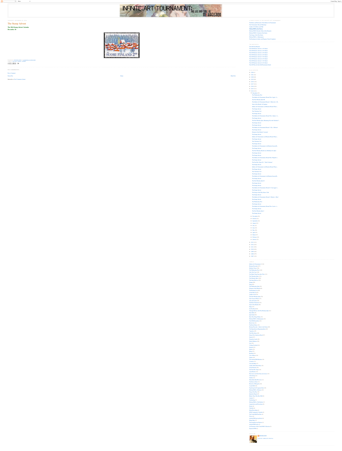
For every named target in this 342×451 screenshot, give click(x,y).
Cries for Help (252, 363)
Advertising (252, 375)
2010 (252, 249)
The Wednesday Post (257, 95)
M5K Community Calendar (255, 412)
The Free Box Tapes (254, 369)
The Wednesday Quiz (254, 286)
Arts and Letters (253, 300)
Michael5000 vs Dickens (255, 390)
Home (121, 76)
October (254, 218)
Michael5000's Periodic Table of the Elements (260, 31)
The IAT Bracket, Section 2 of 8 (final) (258, 50)
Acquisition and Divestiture (256, 404)
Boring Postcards (253, 266)
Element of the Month (254, 288)
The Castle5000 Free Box (255, 414)
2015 (252, 88)
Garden (251, 377)
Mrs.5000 (251, 313)
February (254, 237)
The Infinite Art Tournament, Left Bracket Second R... (265, 146)
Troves (250, 416)
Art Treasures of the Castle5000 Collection (259, 426)
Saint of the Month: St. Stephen (259, 104)
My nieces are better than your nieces (258, 373)
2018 (252, 81)
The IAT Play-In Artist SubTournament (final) (260, 65)
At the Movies (252, 292)
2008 (252, 254)
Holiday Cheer (17, 61)
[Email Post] (17, 63)
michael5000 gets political (255, 418)
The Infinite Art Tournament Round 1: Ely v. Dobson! (265, 127)
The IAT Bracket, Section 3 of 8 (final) (258, 52)
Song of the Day (253, 392)
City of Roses (252, 355)
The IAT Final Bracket (254, 46)
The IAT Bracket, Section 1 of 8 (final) (258, 48)
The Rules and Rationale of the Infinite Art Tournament (262, 22)
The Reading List (253, 290)
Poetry (250, 406)
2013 (252, 242)
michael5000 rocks (253, 424)
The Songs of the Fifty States (256, 35)
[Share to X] (12, 63)
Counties (251, 361)
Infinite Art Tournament (255, 264)
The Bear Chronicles (254, 302)
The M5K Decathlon (254, 321)
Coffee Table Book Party (255, 365)
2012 (252, 244)
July (253, 225)
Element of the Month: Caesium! (260, 132)
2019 (252, 79)
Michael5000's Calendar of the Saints (258, 33)
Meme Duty (252, 420)
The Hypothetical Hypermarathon (257, 329)
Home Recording (253, 410)
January (254, 239)
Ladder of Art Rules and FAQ (256, 27)
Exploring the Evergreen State (256, 388)
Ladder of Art (252, 294)
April (253, 232)
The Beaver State (253, 382)
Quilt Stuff (251, 315)
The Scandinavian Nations (255, 422)
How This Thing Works (254, 317)
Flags (250, 284)
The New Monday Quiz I (258, 211)
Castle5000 (252, 386)
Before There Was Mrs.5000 (256, 396)
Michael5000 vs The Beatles (256, 402)
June (253, 228)
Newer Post (10, 76)
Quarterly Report (253, 394)
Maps (250, 306)
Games (250, 357)
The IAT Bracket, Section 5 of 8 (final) (258, 56)
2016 (252, 86)
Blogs (250, 351)
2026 (252, 72)
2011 (252, 247)
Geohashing (252, 400)
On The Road (252, 308)
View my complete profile (265, 438)
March (254, 235)
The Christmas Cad (256, 111)
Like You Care (252, 272)
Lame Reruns (252, 371)
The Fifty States (253, 333)
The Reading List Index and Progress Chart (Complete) (262, 39)
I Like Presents (252, 367)
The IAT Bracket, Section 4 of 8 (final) (258, 54)
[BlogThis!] (10, 63)
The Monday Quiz (253, 278)
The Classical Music (254, 298)
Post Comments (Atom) (19, 79)
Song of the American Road (256, 335)
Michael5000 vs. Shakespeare (256, 37)
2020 (252, 77)
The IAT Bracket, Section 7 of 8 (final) (258, 61)
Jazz (250, 343)
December (255, 93)
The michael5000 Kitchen (255, 359)
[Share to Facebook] (13, 63)
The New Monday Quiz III (258, 99)
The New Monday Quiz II (258, 181)
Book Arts (251, 323)
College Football (253, 345)
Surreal (251, 337)
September (255, 221)
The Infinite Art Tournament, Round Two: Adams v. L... (265, 116)
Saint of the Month (253, 304)
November (255, 216)
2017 (252, 84)
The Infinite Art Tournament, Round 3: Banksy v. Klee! (265, 197)
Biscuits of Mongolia (254, 384)
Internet (251, 347)
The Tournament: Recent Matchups (257, 25)
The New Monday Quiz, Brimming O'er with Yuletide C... (266, 120)
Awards (251, 398)
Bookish (251, 353)
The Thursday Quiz (254, 276)
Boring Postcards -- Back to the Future (258, 327)
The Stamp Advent (256, 109)
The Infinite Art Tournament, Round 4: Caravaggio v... (265, 188)
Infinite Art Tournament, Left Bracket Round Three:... (265, 106)
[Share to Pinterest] (15, 63)
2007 (252, 256)
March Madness (253, 341)
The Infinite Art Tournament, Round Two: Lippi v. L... (265, 97)
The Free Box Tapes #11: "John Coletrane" (262, 162)
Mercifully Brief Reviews (255, 380)
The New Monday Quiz (255, 296)
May (253, 230)
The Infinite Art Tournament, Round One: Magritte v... (265, 157)
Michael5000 (18, 60)
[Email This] (8, 63)
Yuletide (251, 408)
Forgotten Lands (253, 339)
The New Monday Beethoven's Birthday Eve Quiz (264, 150)
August (254, 223)
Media (250, 349)
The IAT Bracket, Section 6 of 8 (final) (258, 59)
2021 (252, 74)
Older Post (233, 76)
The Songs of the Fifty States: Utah (260, 192)
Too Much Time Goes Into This (256, 274)
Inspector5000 (252, 428)
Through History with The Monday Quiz (259, 310)
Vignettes (251, 331)
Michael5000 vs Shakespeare (256, 319)
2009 (252, 251)
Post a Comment (11, 73)
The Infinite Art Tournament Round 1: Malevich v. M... (265, 102)
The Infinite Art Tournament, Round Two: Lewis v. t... (265, 206)
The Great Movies (253, 280)
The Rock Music (253, 325)
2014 (252, 91)
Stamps (24, 61)
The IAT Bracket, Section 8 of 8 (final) (258, 63)
